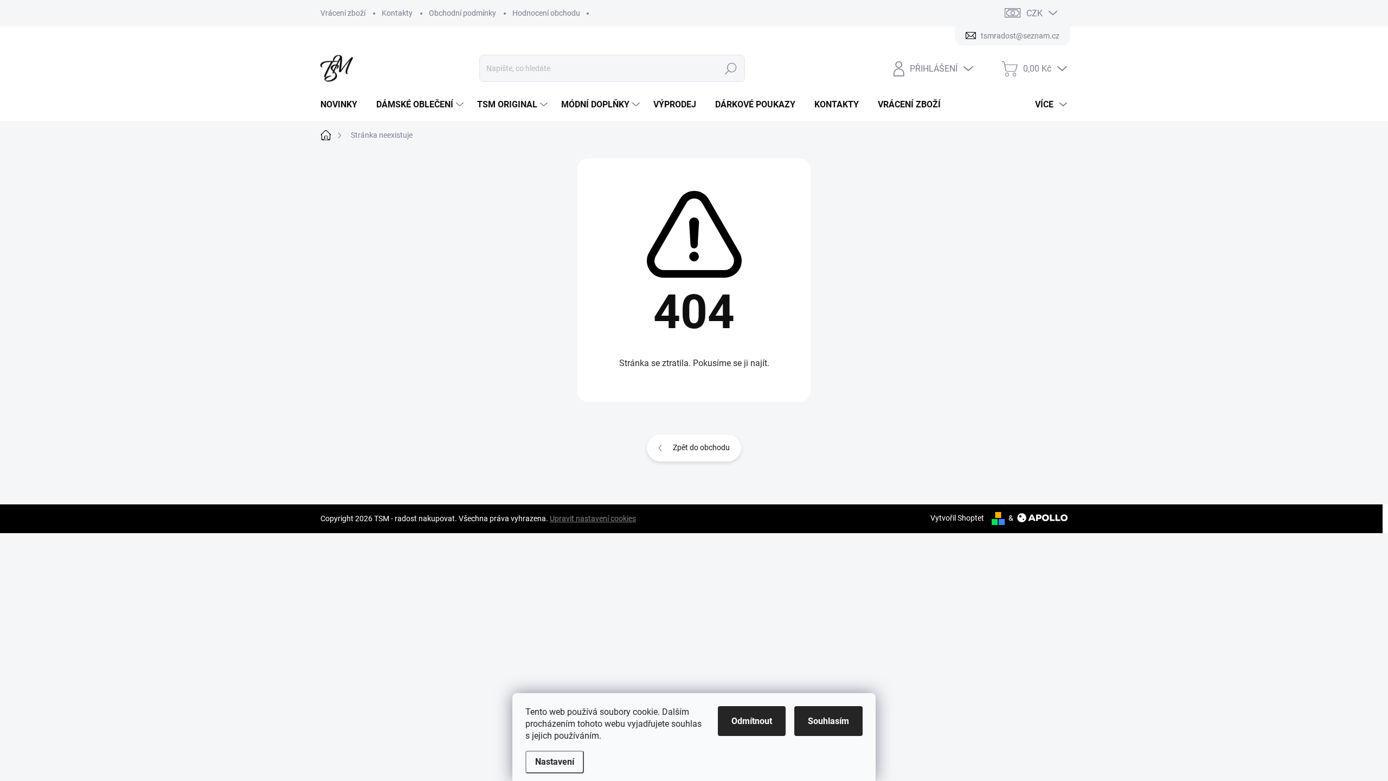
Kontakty (397, 13)
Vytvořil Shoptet (957, 518)
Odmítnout (751, 721)
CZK (1034, 13)
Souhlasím (828, 721)
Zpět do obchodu (701, 447)
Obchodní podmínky (462, 13)
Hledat (731, 68)
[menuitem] (342, 104)
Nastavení (554, 762)
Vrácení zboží (342, 13)
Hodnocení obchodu (546, 13)
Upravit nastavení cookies (593, 518)
